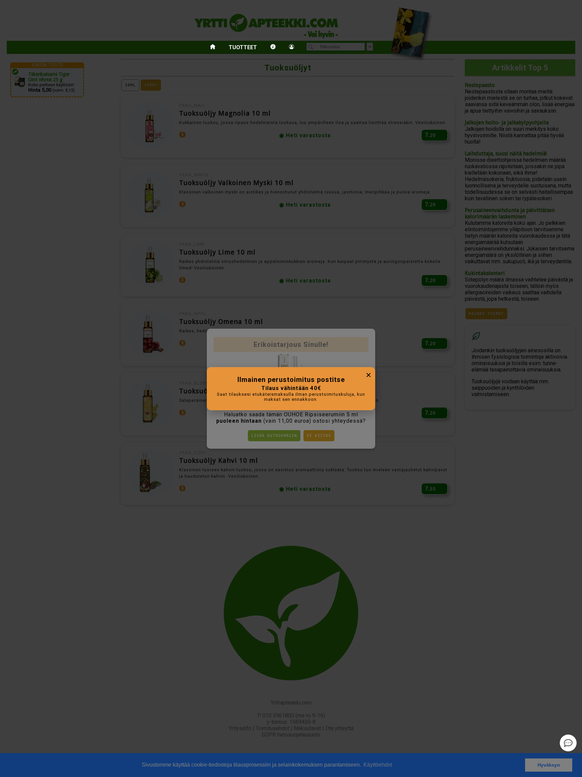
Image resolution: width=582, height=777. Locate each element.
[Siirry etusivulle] (213, 47)
